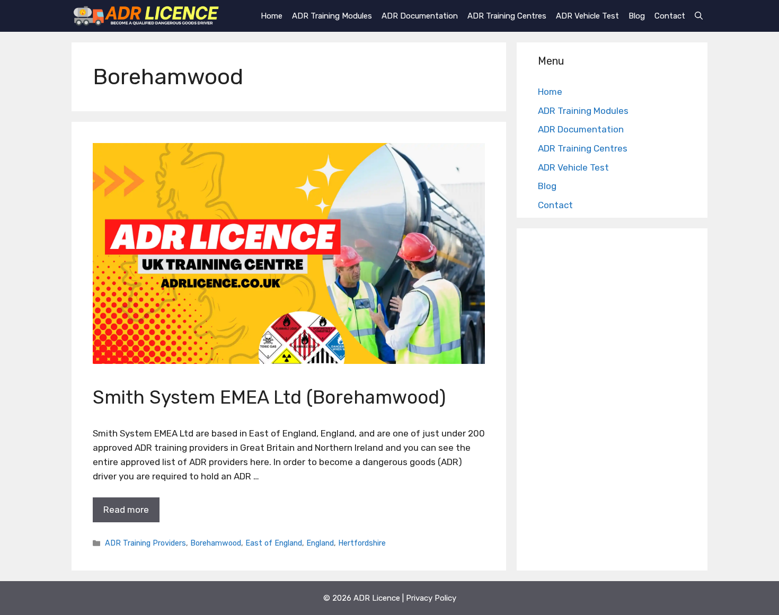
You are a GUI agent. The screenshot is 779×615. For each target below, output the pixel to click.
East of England (273, 543)
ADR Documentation (420, 16)
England (320, 543)
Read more (126, 509)
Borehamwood (215, 543)
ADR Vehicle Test (587, 16)
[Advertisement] (612, 402)
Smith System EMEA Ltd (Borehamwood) (269, 397)
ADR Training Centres (506, 16)
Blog (636, 16)
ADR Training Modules (332, 16)
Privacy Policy (431, 598)
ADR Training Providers (145, 543)
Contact (669, 16)
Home (271, 16)
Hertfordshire (362, 543)
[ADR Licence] (146, 16)
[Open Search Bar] (698, 16)
